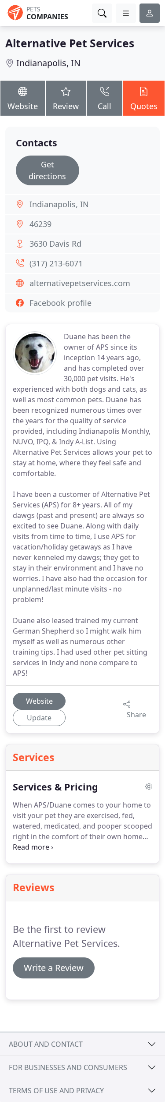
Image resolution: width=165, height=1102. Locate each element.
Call (104, 106)
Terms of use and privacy (56, 1090)
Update (39, 718)
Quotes (144, 106)
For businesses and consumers (68, 1067)
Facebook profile (60, 303)
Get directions (47, 170)
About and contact (46, 1044)
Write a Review (54, 968)
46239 (40, 224)
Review (66, 106)
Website (22, 106)
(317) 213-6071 (56, 263)
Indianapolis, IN (48, 63)
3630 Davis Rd (55, 243)
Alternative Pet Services (69, 43)
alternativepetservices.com (79, 283)
